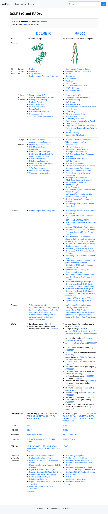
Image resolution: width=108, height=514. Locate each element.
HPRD (25, 24)
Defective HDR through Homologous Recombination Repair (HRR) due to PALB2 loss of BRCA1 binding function (80, 283)
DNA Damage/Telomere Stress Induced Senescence (80, 211)
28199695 (69, 385)
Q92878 (73, 439)
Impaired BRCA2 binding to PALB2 (78, 300)
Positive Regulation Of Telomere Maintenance (77, 174)
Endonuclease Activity (37, 104)
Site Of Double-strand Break (76, 85)
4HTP (39, 446)
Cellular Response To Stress (76, 458)
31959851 (84, 331)
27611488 (85, 333)
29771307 (91, 397)
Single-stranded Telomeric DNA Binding (80, 125)
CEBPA (86, 413)
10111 (65, 425)
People (31, 4)
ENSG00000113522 (70, 434)
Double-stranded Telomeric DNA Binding (80, 106)
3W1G (34, 446)
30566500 (69, 395)
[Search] (103, 4)
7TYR (29, 451)
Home (16, 4)
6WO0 (54, 446)
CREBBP (93, 413)
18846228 (78, 378)
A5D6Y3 (66, 439)
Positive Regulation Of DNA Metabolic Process (43, 461)
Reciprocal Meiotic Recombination (78, 168)
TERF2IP (90, 418)
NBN (47, 416)
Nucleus (32, 69)
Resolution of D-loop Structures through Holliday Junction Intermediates (80, 244)
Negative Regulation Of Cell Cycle (42, 469)
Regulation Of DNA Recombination (78, 460)
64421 (29, 425)
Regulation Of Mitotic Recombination (79, 139)
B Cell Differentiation (37, 165)
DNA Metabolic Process (38, 147)
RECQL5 (70, 418)
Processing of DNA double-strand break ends (80, 256)
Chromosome (70, 78)
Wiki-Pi (6, 4)
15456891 (44, 21)
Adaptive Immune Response (40, 142)
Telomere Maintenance (37, 139)
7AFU (43, 448)
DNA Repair (33, 149)
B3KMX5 (52, 439)
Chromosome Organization (39, 173)
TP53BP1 (36, 418)
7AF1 (34, 448)
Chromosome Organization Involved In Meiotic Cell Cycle (80, 190)
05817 (29, 430)
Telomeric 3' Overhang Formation (78, 170)
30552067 (93, 343)
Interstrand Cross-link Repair (40, 170)
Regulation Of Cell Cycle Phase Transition (41, 487)
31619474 (92, 331)
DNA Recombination (37, 158)
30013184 (82, 328)
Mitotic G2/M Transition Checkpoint (78, 180)
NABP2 (91, 416)
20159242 (76, 331)
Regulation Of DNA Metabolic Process (80, 472)
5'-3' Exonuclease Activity (39, 111)
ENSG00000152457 (34, 434)
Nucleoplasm (34, 71)
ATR (49, 413)
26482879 (83, 357)
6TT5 (44, 446)
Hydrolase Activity (36, 114)
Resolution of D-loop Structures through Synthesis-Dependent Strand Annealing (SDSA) (80, 231)
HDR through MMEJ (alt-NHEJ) (77, 220)
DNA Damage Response (38, 161)
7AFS (38, 448)
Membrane (69, 81)
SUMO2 (83, 418)
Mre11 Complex (71, 83)
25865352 (77, 359)
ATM (45, 413)
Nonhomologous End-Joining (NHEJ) (43, 210)
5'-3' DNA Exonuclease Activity (41, 116)
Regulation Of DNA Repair (75, 481)
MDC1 (79, 416)
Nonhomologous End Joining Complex (43, 76)
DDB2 (36, 416)
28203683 (69, 409)
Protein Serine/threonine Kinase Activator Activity (81, 129)
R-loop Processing (72, 187)
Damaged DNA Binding (38, 99)
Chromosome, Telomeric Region (77, 69)
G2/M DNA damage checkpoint (77, 269)
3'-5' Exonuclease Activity (75, 114)
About (23, 4)
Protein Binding (35, 109)
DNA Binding (70, 102)
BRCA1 (54, 413)
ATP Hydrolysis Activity (74, 118)
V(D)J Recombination (37, 168)
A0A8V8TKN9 (32, 439)
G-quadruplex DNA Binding (75, 135)
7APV (53, 448)
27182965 (93, 333)
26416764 (91, 392)
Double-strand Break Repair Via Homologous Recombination (77, 150)
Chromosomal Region (73, 90)
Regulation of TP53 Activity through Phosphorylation (79, 266)
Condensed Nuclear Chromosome (78, 71)
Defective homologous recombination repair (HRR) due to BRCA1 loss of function (79, 276)
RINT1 (76, 418)
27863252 (69, 364)
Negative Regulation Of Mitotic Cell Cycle (45, 472)
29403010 (83, 361)
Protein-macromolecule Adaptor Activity (80, 121)
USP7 (73, 420)
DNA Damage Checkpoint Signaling (42, 474)
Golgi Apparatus (35, 73)
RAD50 (80, 33)
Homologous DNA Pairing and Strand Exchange (79, 252)
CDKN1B (30, 416)
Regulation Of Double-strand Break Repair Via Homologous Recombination (80, 468)
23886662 (91, 357)
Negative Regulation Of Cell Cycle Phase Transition (45, 482)
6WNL (49, 446)
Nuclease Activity (36, 102)
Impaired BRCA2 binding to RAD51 (78, 298)
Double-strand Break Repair (39, 151)
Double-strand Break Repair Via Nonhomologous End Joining (41, 155)
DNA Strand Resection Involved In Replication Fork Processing (78, 195)
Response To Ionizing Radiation (41, 163)
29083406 (77, 326)
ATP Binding (70, 111)
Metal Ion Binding (72, 132)
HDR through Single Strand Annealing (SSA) (79, 216)
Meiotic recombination (73, 272)
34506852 (89, 376)
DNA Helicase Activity (73, 104)
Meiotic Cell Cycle (72, 184)
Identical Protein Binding (74, 123)
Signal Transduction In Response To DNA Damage (45, 466)
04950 (65, 430)
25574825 (69, 359)
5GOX (65, 446)
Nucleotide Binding (72, 99)
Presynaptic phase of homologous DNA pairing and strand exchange (80, 261)
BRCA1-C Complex (72, 88)
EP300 (74, 416)
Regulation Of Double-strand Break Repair (78, 463)
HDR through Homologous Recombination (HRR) (81, 223)
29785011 (69, 354)
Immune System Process (39, 144)
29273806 (77, 333)
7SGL (58, 448)
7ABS (29, 448)
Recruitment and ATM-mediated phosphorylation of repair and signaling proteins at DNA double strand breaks (80, 239)
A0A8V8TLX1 (43, 439)
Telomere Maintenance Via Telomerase (80, 165)
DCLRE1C (43, 33)
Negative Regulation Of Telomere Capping (78, 200)
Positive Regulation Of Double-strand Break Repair (79, 204)
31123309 (54, 328)
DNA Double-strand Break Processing (79, 154)
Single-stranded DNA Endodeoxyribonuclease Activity (41, 96)
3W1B (29, 446)
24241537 (69, 340)
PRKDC (52, 416)
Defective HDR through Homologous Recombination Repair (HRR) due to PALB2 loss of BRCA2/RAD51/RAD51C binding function (80, 292)
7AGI (48, 448)
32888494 (48, 324)
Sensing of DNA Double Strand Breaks (80, 227)
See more (30, 491)
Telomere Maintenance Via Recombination (75, 143)
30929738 (69, 333)
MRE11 (42, 416)
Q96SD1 (30, 441)
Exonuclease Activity (37, 106)
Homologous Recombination (76, 177)
